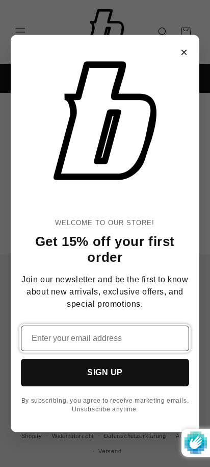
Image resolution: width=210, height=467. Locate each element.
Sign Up (105, 372)
